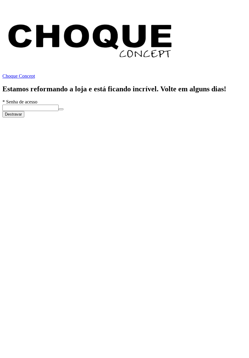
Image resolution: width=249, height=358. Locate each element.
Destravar (13, 114)
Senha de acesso (19, 101)
